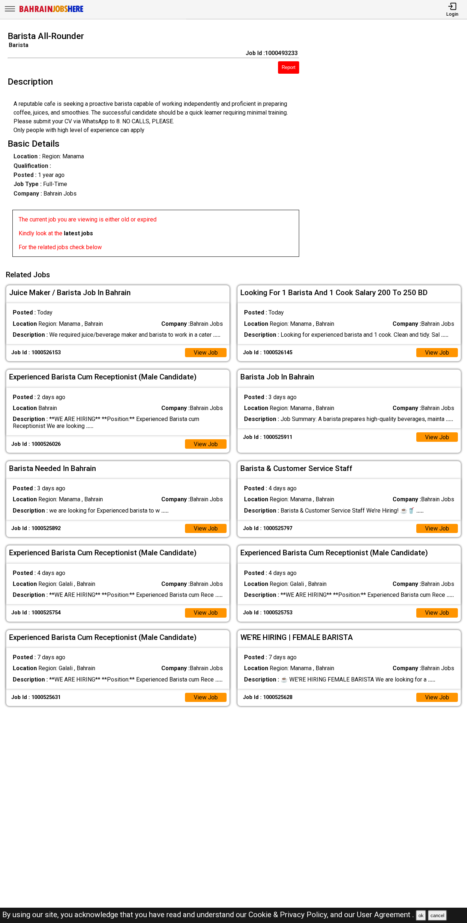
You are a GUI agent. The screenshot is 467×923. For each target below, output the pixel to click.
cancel (437, 915)
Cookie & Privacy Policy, (289, 914)
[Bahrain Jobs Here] (51, 11)
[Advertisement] (389, 146)
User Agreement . (385, 914)
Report (289, 67)
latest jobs (78, 233)
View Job (206, 352)
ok (421, 915)
